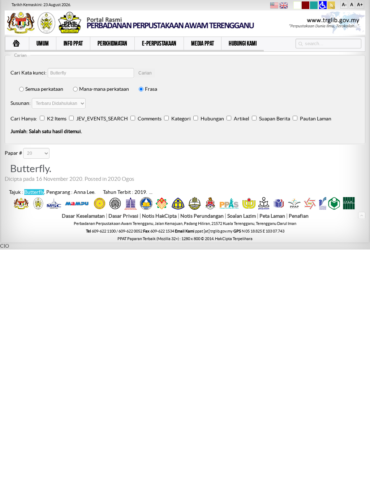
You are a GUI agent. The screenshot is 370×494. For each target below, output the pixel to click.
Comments (150, 119)
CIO (4, 246)
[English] (283, 6)
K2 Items (56, 119)
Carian (145, 73)
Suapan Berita (274, 119)
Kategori (181, 119)
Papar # (13, 153)
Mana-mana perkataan (104, 89)
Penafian (299, 216)
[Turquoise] (314, 7)
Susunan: (20, 103)
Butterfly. (30, 168)
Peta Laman (272, 216)
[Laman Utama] (17, 44)
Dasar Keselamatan (83, 216)
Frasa (151, 89)
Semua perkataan (44, 89)
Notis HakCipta (159, 216)
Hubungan (212, 119)
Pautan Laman (315, 119)
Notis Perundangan (202, 216)
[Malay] (274, 6)
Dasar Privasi (123, 216)
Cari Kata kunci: (28, 73)
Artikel (241, 119)
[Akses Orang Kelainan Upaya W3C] (323, 7)
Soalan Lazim (241, 216)
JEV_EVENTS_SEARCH (102, 119)
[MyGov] (21, 208)
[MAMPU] (77, 206)
